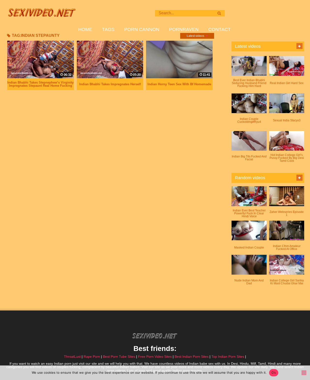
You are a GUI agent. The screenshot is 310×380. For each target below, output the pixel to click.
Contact (219, 29)
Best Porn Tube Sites (119, 356)
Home (85, 29)
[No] (304, 372)
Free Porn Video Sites (155, 356)
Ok (273, 372)
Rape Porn (92, 356)
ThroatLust (72, 356)
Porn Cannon (141, 29)
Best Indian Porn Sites (192, 356)
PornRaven (184, 29)
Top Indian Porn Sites (227, 356)
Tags (108, 29)
